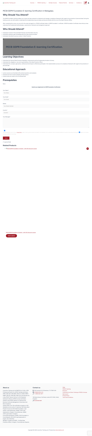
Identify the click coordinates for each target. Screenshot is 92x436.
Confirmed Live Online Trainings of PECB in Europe (75, 392)
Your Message (6, 116)
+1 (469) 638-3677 (38, 393)
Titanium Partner (63, 2)
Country (5, 110)
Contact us (79, 2)
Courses (32, 2)
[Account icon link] (88, 2)
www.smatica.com (59, 430)
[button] (34, 3)
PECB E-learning (41, 2)
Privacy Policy (19, 132)
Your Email (5, 97)
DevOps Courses (53, 2)
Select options (11, 235)
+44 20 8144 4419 (38, 400)
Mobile (4, 103)
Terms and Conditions (68, 397)
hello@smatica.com (38, 392)
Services (71, 2)
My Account (65, 394)
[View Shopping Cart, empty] (85, 3)
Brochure (65, 390)
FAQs (64, 387)
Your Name (6, 90)
